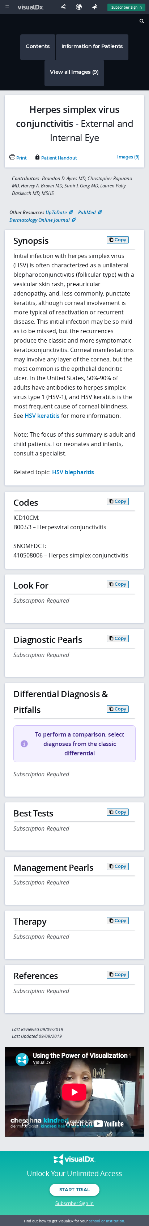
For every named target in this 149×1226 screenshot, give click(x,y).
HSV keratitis (42, 416)
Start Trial (74, 1189)
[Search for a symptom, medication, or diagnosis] (141, 22)
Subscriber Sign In (126, 7)
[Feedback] (96, 7)
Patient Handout (58, 158)
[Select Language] (81, 7)
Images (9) (128, 157)
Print (21, 158)
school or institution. (107, 1220)
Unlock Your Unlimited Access (74, 1173)
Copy (120, 239)
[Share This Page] (65, 7)
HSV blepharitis (73, 472)
